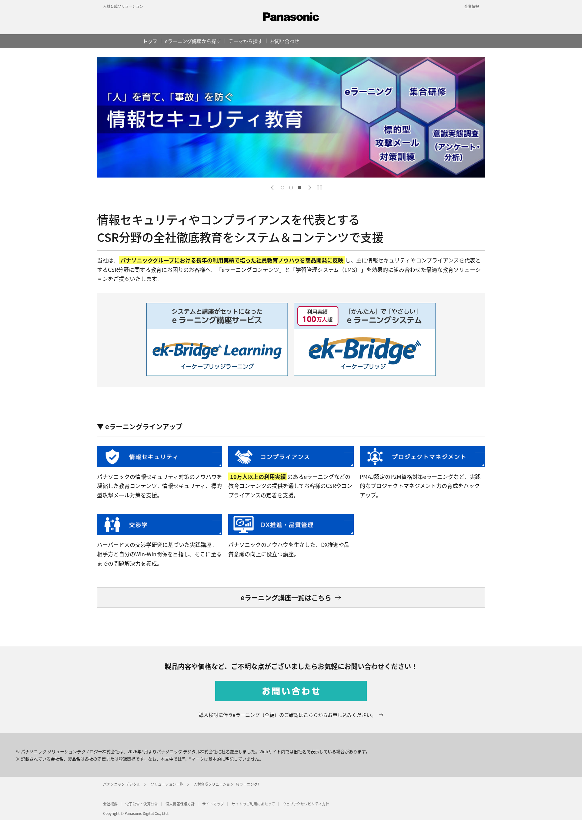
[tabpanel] (291, 118)
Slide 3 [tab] (299, 187)
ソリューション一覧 (167, 784)
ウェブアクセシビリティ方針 (306, 803)
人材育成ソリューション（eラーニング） (227, 784)
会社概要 (110, 803)
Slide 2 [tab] (291, 187)
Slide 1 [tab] (282, 187)
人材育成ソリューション (123, 6)
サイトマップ (213, 803)
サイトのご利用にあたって (253, 803)
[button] (245, 41)
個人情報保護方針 (180, 803)
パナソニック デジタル (121, 784)
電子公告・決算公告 (141, 803)
